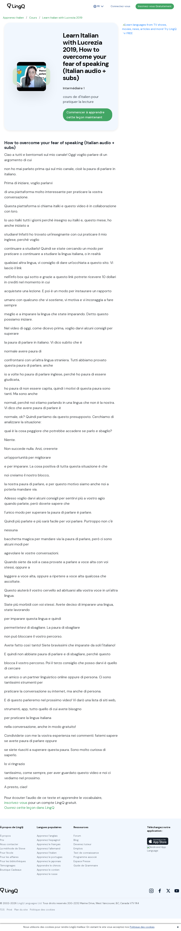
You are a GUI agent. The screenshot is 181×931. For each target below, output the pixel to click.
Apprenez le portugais (49, 857)
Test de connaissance (86, 852)
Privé (9, 909)
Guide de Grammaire (86, 865)
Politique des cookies (142, 927)
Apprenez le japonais (49, 861)
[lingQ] (16, 6)
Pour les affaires (9, 857)
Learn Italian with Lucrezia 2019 (62, 17)
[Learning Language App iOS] (157, 841)
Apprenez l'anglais (47, 835)
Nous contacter (9, 844)
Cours (33, 17)
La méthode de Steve (12, 848)
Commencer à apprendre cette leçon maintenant (85, 114)
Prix (2, 840)
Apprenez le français (48, 844)
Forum (77, 835)
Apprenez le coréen (48, 869)
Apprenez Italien (13, 17)
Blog (76, 840)
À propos (5, 835)
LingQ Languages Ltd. (29, 903)
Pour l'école (6, 852)
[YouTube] (177, 891)
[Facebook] (160, 891)
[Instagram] (151, 891)
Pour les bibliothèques (13, 861)
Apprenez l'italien (47, 852)
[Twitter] (168, 891)
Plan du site (21, 909)
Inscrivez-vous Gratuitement (154, 6)
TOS (2, 909)
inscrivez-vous (15, 802)
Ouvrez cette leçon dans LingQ (29, 807)
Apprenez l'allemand (48, 848)
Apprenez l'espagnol (48, 840)
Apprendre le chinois (49, 865)
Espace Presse (82, 861)
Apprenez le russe (47, 874)
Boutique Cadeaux (10, 869)
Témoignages (7, 865)
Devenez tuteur (82, 844)
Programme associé (85, 857)
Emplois (78, 848)
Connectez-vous (120, 6)
